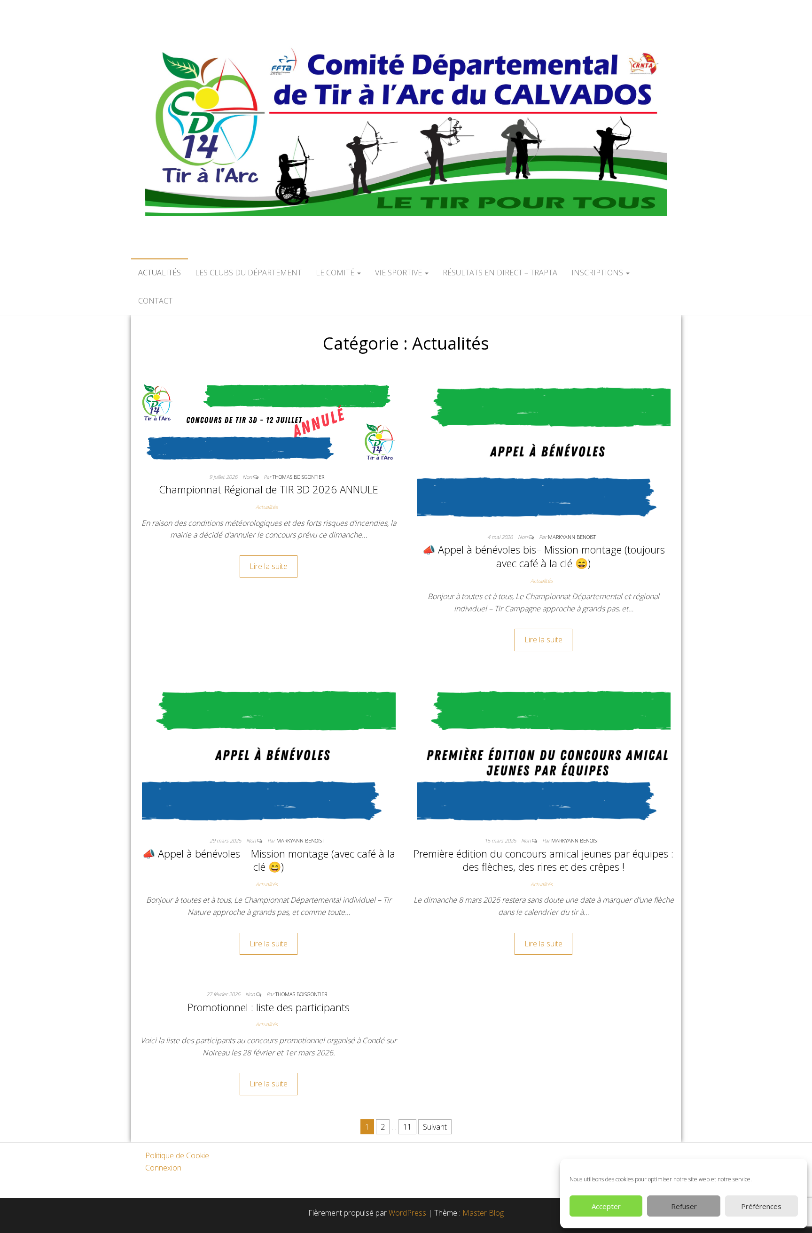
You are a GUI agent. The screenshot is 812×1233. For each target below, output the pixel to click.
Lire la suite (269, 566)
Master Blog (483, 1213)
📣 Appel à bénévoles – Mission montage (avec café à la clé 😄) (268, 860)
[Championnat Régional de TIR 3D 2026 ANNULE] (268, 421)
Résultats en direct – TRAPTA (500, 272)
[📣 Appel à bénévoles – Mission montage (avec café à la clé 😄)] (269, 754)
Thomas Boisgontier (298, 476)
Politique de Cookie (177, 1155)
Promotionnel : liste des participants (268, 1007)
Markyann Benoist (572, 536)
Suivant (435, 1127)
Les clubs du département (248, 272)
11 (407, 1127)
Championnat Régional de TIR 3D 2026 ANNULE (268, 489)
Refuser (684, 1206)
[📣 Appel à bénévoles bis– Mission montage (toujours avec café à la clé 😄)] (544, 451)
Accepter (606, 1206)
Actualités (159, 272)
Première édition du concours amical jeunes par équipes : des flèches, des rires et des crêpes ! (543, 860)
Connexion (163, 1168)
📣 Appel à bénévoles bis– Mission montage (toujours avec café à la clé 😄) (543, 556)
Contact (155, 301)
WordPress (407, 1213)
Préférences (761, 1206)
